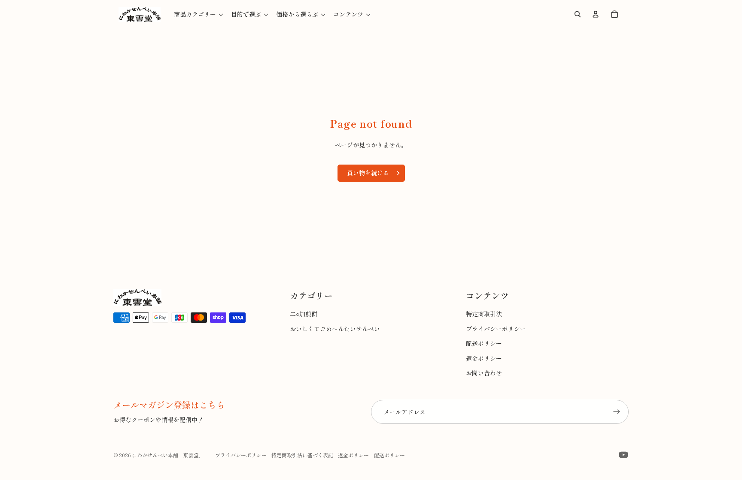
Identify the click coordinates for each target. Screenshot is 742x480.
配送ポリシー (484, 343)
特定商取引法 (484, 313)
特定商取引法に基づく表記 (302, 455)
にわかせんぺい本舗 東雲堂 (165, 455)
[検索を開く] (577, 14)
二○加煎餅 (303, 313)
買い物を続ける (368, 172)
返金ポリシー (484, 358)
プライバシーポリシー (496, 328)
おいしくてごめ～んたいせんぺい (335, 328)
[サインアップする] (616, 412)
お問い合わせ (484, 373)
